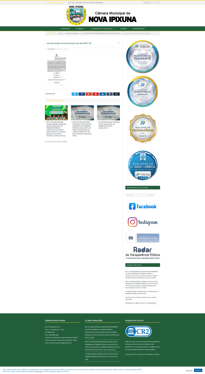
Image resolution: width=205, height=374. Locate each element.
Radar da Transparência (146, 354)
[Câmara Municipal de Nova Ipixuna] (102, 15)
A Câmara (79, 29)
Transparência (138, 29)
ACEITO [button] (198, 370)
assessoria (140, 344)
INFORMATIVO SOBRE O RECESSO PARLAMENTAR (140, 303)
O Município (65, 29)
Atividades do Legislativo (101, 29)
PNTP (134, 354)
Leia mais (38, 371)
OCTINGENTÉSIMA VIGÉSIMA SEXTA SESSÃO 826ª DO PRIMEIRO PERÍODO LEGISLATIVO (109, 125)
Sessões (123, 29)
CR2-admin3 (51, 49)
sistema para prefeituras (151, 342)
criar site (138, 342)
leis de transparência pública (134, 349)
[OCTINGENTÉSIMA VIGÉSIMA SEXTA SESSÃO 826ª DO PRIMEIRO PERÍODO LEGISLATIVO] (108, 112)
